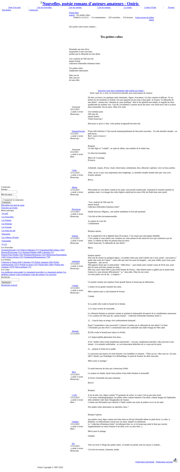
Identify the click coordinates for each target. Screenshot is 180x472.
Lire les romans (104, 7)
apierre (72, 15)
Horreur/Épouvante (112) (11, 252)
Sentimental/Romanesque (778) (37, 257)
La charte (127, 7)
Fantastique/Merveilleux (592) (52, 250)
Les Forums (6, 227)
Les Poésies (6, 220)
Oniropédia (6, 241)
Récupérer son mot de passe (12, 205)
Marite (74, 187)
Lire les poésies (75, 7)
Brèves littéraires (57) (30, 250)
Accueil (5, 213)
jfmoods (75, 331)
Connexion (33, 10)
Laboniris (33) (28, 262)
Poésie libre (74, 13)
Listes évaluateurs (23, 274)
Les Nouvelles (8, 217)
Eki (73, 443)
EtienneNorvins (78, 131)
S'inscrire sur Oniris (9, 208)
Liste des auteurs (38, 274)
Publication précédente (144, 462)
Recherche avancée (9, 285)
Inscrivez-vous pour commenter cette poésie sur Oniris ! (121, 90)
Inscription (6, 10)
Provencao (76, 209)
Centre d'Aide (150, 7)
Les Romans (7, 224)
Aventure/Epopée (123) (11, 250)
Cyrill (74, 395)
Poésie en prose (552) (29, 264)
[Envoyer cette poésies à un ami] (175, 462)
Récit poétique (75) (23, 267)
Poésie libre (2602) (46, 264)
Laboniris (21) (48, 252)
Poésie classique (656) (44, 262)
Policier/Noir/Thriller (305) (12, 255)
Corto (74, 170)
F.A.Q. (4, 244)
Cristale (75, 285)
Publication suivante (164, 462)
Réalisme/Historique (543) (35, 255)
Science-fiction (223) (15, 257)
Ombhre (75, 422)
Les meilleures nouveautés (12, 272)
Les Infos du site (8, 230)
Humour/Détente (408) (32, 252)
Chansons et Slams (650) (11, 262)
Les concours (50, 274)
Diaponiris (6, 234)
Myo (74, 372)
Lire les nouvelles (44, 7)
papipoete (76, 261)
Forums (171, 7)
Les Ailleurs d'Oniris (10, 237)
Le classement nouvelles (34, 272)
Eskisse (75, 236)
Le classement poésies (53, 272)
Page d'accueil (14, 7)
